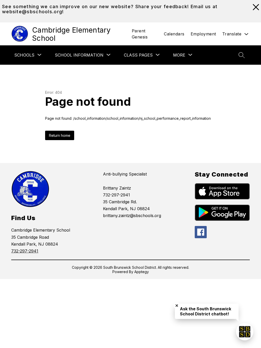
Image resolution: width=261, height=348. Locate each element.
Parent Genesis (140, 33)
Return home (59, 135)
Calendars (174, 33)
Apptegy (141, 272)
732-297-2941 (24, 250)
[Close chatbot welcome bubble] (177, 305)
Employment (203, 33)
